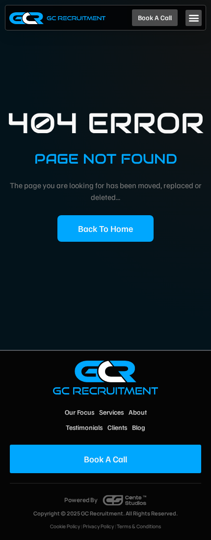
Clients (117, 427)
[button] (193, 18)
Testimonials (84, 427)
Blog (138, 427)
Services (111, 412)
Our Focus (79, 412)
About (138, 412)
